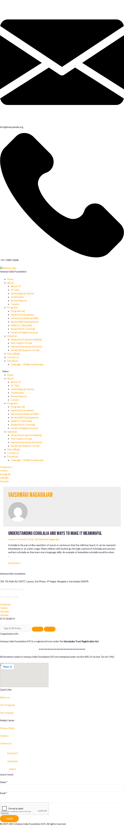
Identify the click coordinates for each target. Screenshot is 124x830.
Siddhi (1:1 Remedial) (21, 325)
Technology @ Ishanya (22, 293)
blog (31, 539)
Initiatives (12, 336)
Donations (12, 360)
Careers (15, 304)
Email (3, 793)
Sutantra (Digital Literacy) (24, 332)
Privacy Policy (7, 728)
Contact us (13, 357)
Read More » (15, 563)
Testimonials (17, 297)
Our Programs (7, 705)
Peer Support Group (21, 343)
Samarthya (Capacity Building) (26, 339)
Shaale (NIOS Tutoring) (23, 329)
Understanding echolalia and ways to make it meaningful (55, 533)
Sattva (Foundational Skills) (25, 318)
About (10, 282)
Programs (12, 307)
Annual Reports (19, 300)
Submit (9, 818)
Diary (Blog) (13, 353)
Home (10, 279)
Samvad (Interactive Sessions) (26, 346)
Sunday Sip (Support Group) (25, 350)
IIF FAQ (15, 289)
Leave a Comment (17, 539)
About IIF (16, 286)
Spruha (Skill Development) (24, 321)
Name (4, 782)
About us (5, 697)
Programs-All (18, 311)
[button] (62, 371)
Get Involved (6, 712)
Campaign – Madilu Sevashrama (27, 364)
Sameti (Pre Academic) (22, 314)
